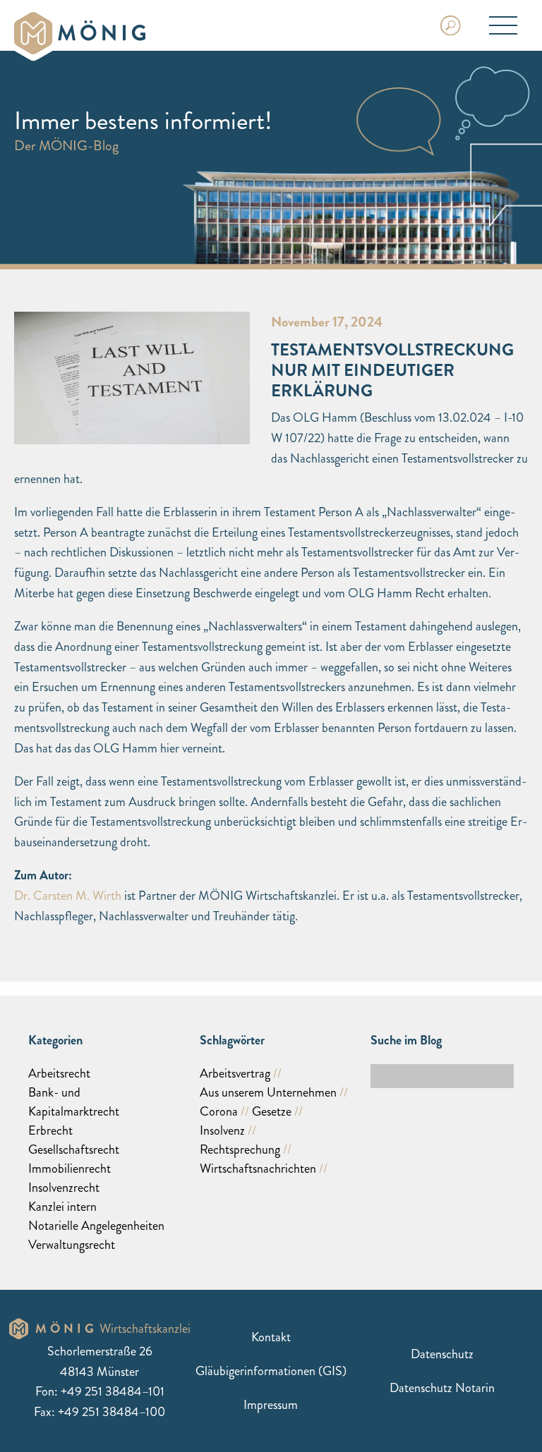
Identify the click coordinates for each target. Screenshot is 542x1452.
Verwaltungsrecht (71, 1245)
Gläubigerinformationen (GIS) (271, 1370)
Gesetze (271, 1111)
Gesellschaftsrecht (73, 1149)
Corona (219, 1111)
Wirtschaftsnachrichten (258, 1168)
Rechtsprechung (240, 1149)
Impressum (270, 1404)
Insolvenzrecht (64, 1187)
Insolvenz (222, 1130)
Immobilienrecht (69, 1168)
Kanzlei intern (62, 1206)
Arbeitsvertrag (235, 1073)
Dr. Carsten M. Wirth (67, 895)
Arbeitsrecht (59, 1073)
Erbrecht (50, 1130)
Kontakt (271, 1336)
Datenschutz (442, 1353)
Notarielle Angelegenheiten (96, 1225)
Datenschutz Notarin (442, 1387)
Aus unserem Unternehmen (268, 1092)
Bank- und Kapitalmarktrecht (73, 1102)
